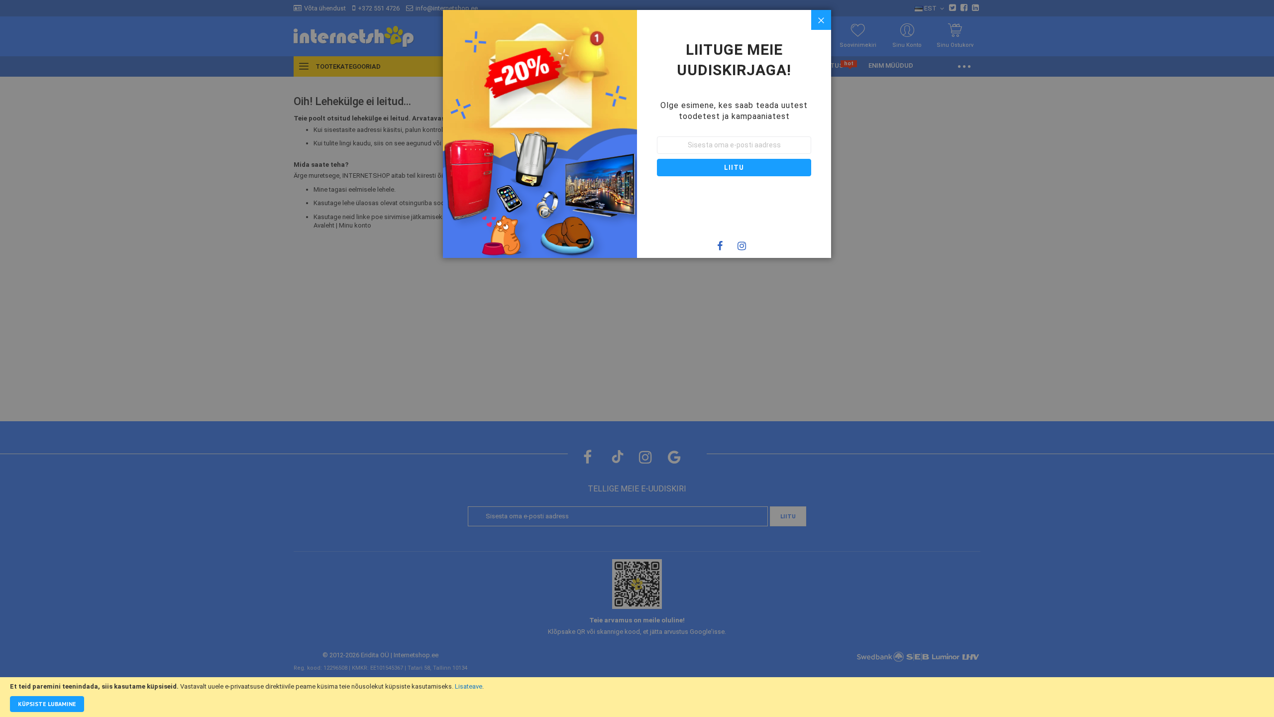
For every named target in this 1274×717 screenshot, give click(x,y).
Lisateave (468, 686)
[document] (637, 697)
